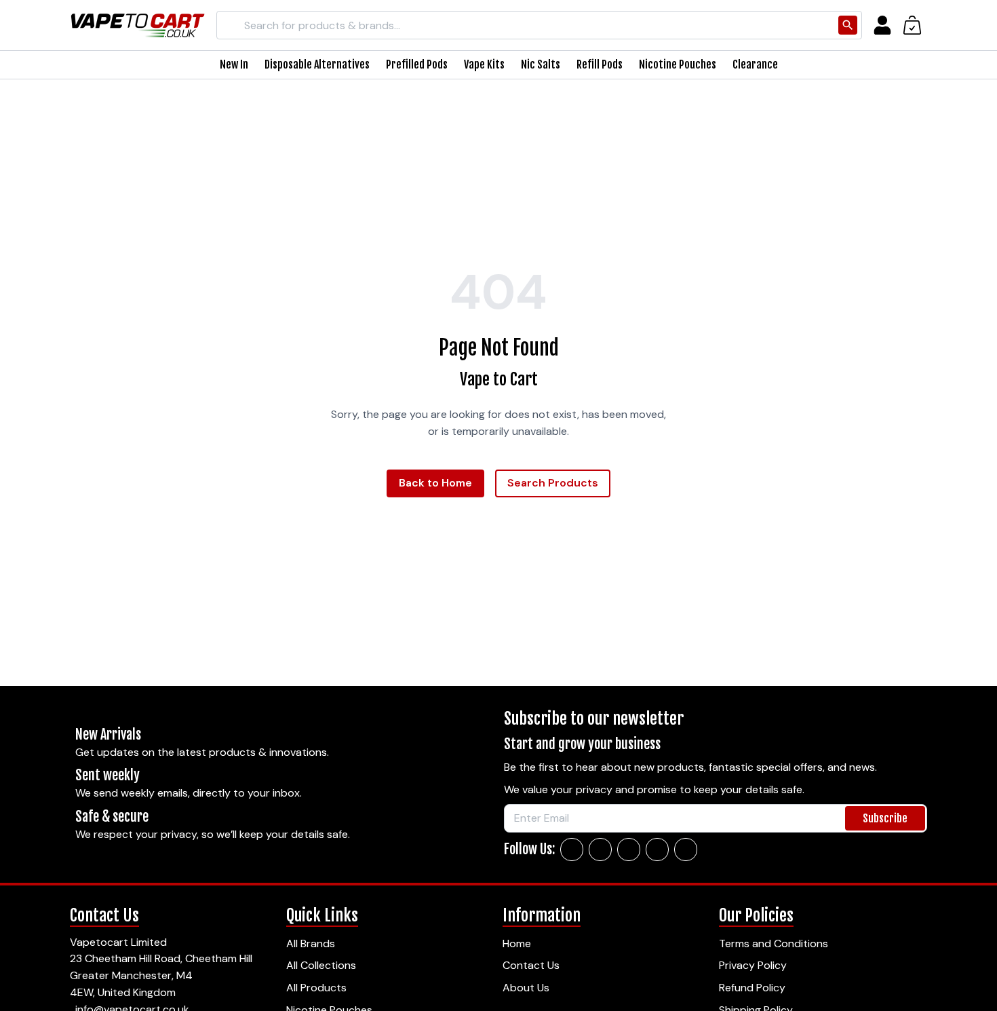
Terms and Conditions (773, 943)
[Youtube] (685, 849)
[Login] (882, 25)
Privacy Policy (753, 965)
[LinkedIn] (657, 849)
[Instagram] (600, 849)
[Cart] (912, 25)
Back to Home (435, 483)
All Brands (310, 943)
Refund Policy (752, 987)
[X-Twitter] (628, 849)
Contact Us (531, 965)
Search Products (552, 483)
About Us (526, 987)
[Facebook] (571, 849)
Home (517, 943)
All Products (316, 987)
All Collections (321, 965)
